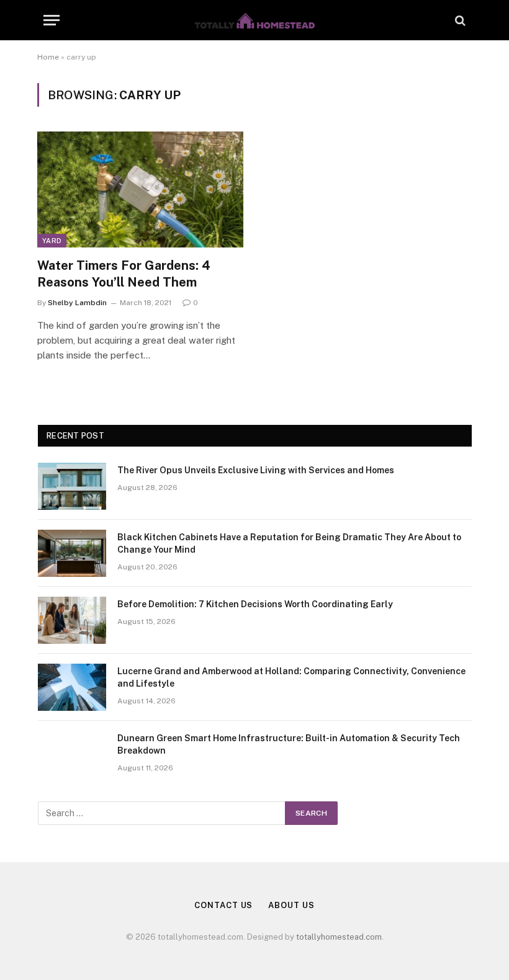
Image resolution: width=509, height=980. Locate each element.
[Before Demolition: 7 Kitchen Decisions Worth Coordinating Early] (72, 620)
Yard (51, 240)
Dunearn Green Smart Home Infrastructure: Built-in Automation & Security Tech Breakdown (288, 744)
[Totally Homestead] (254, 20)
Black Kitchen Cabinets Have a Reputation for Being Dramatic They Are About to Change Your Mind (289, 543)
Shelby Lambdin (77, 302)
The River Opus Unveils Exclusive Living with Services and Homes (255, 470)
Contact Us (223, 905)
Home (48, 57)
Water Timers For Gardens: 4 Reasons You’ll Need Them (123, 274)
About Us (291, 905)
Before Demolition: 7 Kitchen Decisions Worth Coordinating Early (255, 604)
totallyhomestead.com (339, 937)
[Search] (459, 20)
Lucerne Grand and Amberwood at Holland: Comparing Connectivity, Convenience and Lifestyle (291, 677)
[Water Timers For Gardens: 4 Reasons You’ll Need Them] (140, 189)
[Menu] (51, 20)
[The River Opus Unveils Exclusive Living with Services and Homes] (72, 486)
